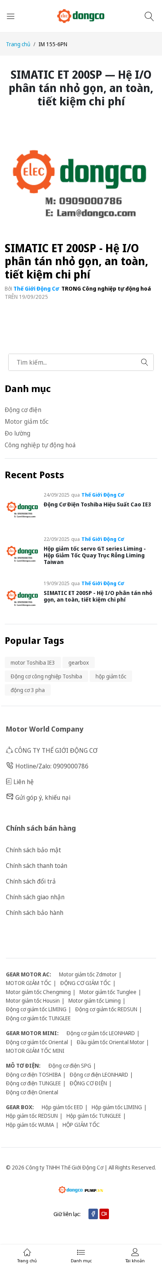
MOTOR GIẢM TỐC (29, 983)
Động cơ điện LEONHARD (99, 1074)
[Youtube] (104, 1214)
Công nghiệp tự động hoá (116, 288)
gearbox (78, 662)
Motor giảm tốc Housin (33, 1000)
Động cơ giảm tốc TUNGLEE (38, 1018)
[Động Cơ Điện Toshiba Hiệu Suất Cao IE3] (22, 509)
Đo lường (17, 433)
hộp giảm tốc (111, 676)
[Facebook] (93, 1214)
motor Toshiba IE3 (33, 662)
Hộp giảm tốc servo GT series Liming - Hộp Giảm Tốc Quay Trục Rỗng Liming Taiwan (95, 555)
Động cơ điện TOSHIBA (33, 1074)
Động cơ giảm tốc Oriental (37, 1042)
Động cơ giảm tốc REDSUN (106, 1009)
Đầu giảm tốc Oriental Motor (110, 1042)
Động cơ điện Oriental (32, 1092)
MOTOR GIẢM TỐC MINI (35, 1050)
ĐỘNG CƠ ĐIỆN (88, 1083)
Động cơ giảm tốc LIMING (36, 1009)
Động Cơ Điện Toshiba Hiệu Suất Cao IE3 (97, 504)
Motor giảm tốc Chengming (38, 992)
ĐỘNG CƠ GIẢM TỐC (85, 983)
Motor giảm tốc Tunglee (107, 992)
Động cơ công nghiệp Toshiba (46, 676)
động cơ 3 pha (28, 690)
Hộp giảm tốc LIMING (117, 1107)
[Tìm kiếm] (150, 16)
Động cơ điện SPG (69, 1065)
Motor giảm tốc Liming (94, 1000)
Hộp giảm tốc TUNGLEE (93, 1115)
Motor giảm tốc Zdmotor (88, 974)
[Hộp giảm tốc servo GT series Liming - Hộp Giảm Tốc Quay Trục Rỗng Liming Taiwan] (22, 553)
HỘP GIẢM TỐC (81, 1124)
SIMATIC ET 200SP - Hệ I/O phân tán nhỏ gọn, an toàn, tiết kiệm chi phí (76, 261)
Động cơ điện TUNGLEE (33, 1083)
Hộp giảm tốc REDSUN (32, 1115)
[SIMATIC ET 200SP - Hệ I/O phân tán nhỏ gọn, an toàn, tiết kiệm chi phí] (22, 597)
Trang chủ (18, 44)
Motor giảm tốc (26, 421)
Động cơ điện (23, 409)
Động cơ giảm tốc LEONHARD (100, 1033)
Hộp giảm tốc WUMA (30, 1124)
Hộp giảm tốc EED (62, 1107)
